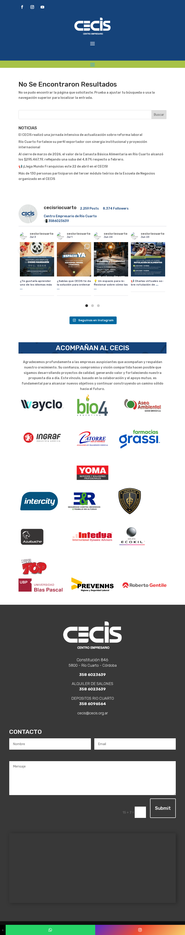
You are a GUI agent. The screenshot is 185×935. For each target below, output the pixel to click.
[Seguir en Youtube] (42, 7)
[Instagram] (140, 930)
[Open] (37, 259)
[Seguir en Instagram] (32, 7)
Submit (163, 808)
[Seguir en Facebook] (22, 7)
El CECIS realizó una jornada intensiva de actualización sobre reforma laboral (80, 135)
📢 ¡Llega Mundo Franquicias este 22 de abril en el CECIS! (63, 166)
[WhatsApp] (50, 930)
